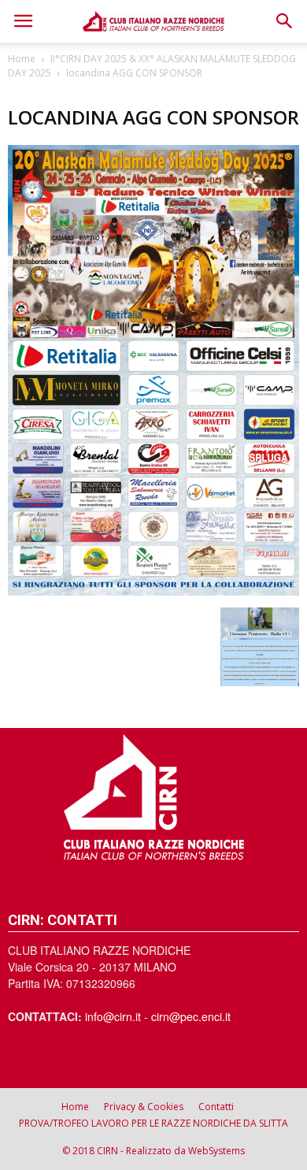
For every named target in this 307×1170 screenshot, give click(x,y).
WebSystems (216, 1150)
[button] (285, 21)
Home (21, 58)
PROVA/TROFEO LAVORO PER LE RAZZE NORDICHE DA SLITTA (153, 1123)
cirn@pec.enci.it (191, 1016)
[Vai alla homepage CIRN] (153, 797)
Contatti (216, 1106)
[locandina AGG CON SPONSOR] (153, 591)
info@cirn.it (113, 1016)
